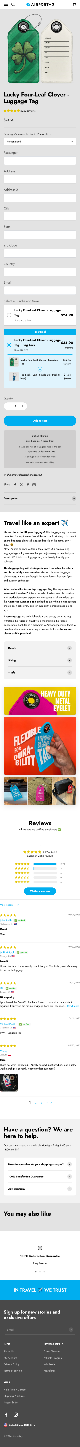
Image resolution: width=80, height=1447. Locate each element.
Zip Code (10, 245)
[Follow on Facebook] (6, 1414)
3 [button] (41, 1102)
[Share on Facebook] (15, 484)
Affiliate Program (53, 1358)
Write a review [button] (40, 891)
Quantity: (8, 398)
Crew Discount (52, 1351)
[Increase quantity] (22, 406)
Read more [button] (73, 1006)
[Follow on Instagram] (15, 1414)
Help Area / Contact (15, 1389)
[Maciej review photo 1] (9, 1083)
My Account (10, 1358)
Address (9, 171)
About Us (9, 1351)
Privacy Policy (11, 1364)
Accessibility (10, 1402)
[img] (8, 915)
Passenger (11, 152)
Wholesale (49, 1364)
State (7, 226)
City (6, 208)
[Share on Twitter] (21, 484)
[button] (12, 111)
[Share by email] (34, 484)
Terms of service (13, 1370)
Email (8, 282)
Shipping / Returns (14, 1396)
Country (9, 263)
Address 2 (11, 189)
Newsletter (49, 1370)
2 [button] (35, 1102)
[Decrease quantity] (8, 406)
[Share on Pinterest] (28, 484)
